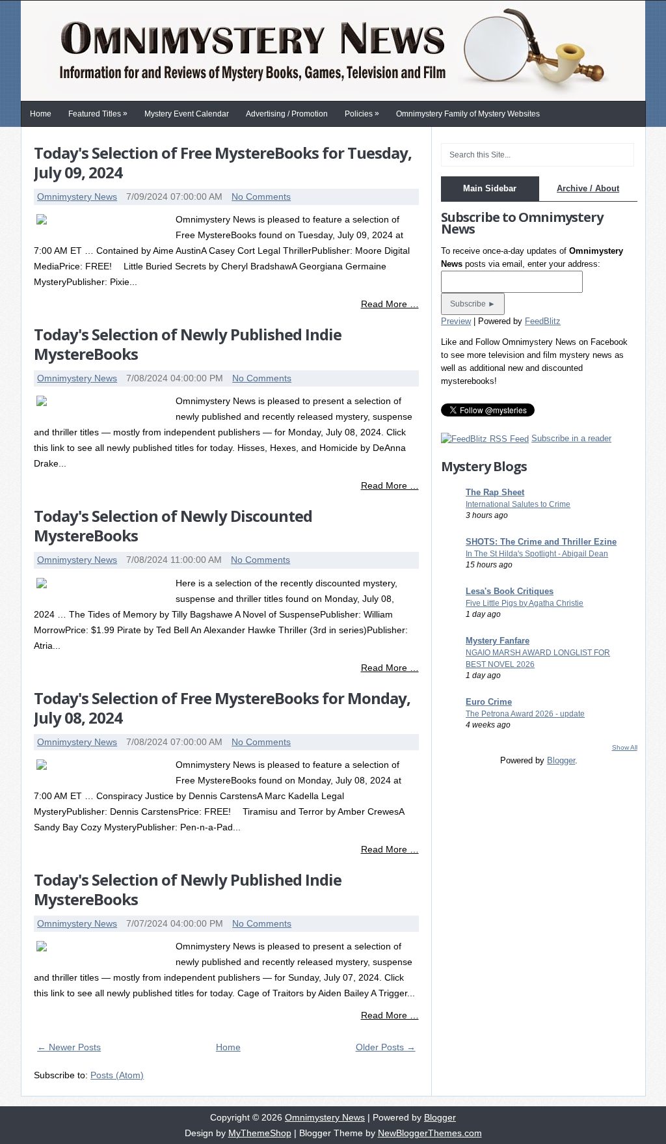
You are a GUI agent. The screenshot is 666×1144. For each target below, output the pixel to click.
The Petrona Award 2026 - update (525, 713)
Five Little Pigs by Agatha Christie (524, 603)
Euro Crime (489, 702)
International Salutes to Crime (518, 504)
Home (40, 113)
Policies (362, 113)
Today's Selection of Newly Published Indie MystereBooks (187, 343)
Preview (456, 321)
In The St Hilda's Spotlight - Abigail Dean (537, 553)
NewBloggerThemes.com (430, 1133)
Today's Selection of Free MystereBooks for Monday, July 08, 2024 (222, 707)
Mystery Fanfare (497, 641)
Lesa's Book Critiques (509, 591)
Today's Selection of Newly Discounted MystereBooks (173, 525)
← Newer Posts (69, 1047)
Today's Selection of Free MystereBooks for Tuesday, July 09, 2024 (223, 162)
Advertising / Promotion (287, 113)
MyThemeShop (259, 1133)
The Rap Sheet (495, 492)
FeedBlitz (543, 321)
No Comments (261, 196)
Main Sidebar (489, 188)
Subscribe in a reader (571, 438)
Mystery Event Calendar (186, 113)
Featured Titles (97, 113)
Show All (624, 747)
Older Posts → (386, 1047)
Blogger (561, 760)
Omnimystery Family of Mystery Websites (468, 113)
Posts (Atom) (117, 1075)
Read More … (390, 304)
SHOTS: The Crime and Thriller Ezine (541, 542)
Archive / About (588, 188)
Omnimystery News (77, 196)
